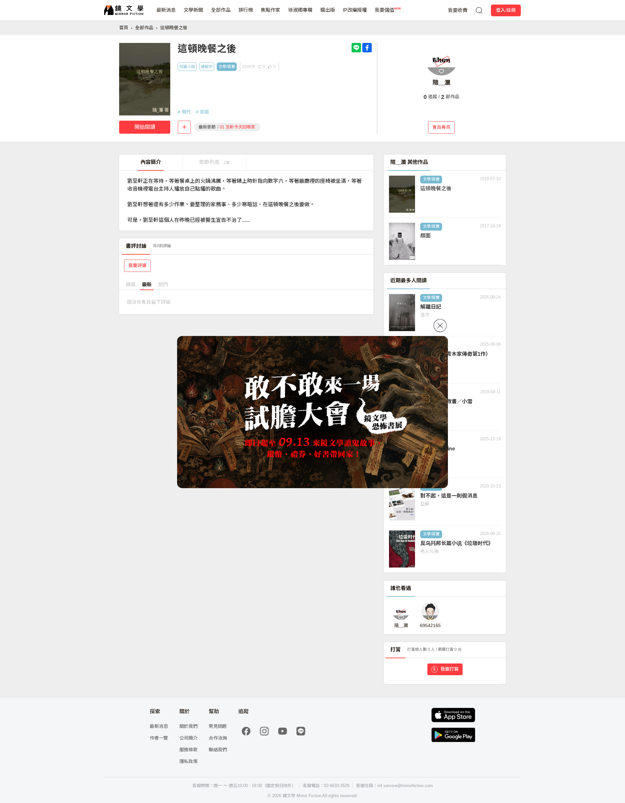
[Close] (440, 325)
